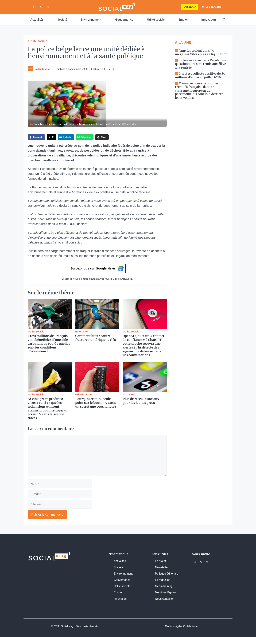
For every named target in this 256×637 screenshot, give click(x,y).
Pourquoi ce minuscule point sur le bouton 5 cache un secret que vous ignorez (96, 403)
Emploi (183, 19)
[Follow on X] (40, 7)
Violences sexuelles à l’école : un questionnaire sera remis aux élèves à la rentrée (201, 63)
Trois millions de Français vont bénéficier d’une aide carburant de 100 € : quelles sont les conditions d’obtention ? (49, 343)
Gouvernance (124, 19)
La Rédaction (43, 69)
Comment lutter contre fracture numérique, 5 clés (95, 338)
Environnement (91, 19)
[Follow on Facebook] (33, 7)
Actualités (37, 19)
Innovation (208, 19)
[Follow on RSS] (48, 7)
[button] (224, 19)
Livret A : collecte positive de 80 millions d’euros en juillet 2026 (200, 75)
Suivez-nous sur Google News (93, 268)
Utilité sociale (156, 19)
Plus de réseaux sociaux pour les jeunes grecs (141, 401)
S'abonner (190, 6)
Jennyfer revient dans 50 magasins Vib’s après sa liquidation (201, 52)
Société (62, 19)
